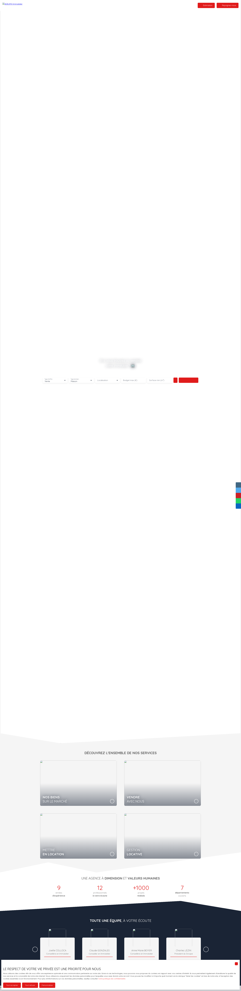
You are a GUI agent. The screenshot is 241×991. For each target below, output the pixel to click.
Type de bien (75, 379)
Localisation (102, 380)
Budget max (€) (130, 380)
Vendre (104, 5)
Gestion (112, 5)
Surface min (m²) (156, 380)
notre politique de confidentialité (111, 979)
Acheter (88, 5)
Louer (96, 5)
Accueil (80, 5)
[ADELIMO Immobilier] (14, 5)
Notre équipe (123, 5)
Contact (134, 5)
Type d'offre (48, 379)
